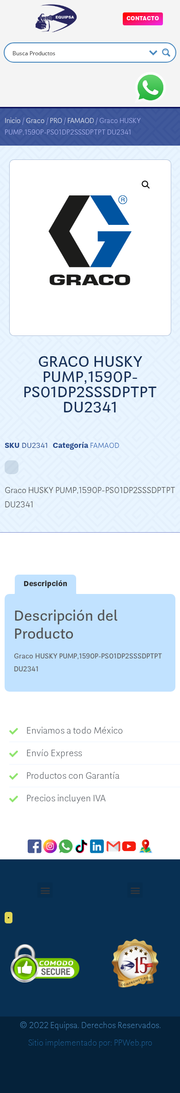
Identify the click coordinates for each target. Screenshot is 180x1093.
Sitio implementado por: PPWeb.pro (90, 1042)
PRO (56, 120)
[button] (146, 184)
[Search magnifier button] (166, 52)
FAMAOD (80, 120)
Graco (35, 120)
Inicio (13, 120)
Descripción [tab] (45, 584)
